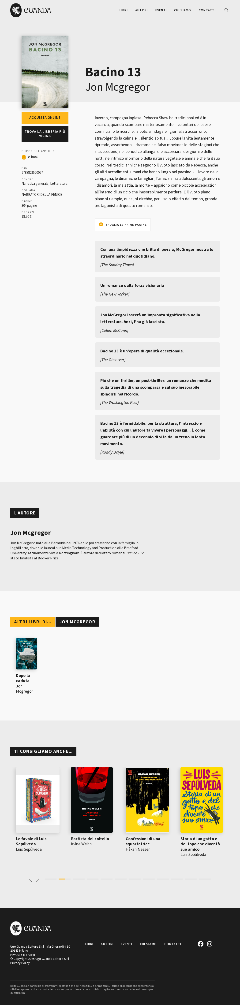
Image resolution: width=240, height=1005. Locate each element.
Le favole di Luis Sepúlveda (31, 841)
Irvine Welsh (81, 844)
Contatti (207, 10)
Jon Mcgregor (117, 87)
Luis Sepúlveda (29, 849)
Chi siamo (182, 10)
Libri (124, 10)
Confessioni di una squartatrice (143, 841)
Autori (141, 10)
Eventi (161, 10)
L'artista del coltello (90, 839)
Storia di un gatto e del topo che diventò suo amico (200, 844)
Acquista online (45, 117)
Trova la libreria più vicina (45, 133)
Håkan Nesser (138, 849)
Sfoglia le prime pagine (126, 225)
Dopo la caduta (23, 678)
